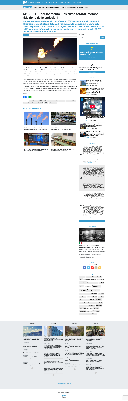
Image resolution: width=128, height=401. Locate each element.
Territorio (96, 311)
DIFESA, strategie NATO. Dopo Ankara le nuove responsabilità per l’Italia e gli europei (74, 339)
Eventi (96, 290)
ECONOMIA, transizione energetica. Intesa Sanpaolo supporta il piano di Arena (32, 339)
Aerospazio (82, 276)
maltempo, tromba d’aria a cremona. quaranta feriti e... (48, 7)
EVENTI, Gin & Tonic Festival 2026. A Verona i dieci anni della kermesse (94, 361)
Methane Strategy (32, 102)
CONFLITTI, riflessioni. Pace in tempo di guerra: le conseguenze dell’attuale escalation (73, 346)
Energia (83, 290)
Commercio (100, 279)
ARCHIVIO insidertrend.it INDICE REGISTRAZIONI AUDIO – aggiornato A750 (92, 246)
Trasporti (89, 313)
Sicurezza (91, 305)
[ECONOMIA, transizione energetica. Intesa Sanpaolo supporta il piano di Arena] (32, 330)
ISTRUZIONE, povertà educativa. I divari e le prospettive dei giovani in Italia (62, 150)
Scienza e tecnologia (83, 305)
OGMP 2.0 (40, 102)
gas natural (62, 100)
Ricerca (95, 302)
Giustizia (88, 294)
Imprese (94, 294)
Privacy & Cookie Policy (62, 383)
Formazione (82, 293)
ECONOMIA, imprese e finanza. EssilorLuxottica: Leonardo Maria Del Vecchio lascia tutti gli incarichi (31, 345)
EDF (45, 100)
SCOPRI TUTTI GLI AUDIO (92, 220)
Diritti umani (88, 286)
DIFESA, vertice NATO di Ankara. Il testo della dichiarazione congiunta (73, 365)
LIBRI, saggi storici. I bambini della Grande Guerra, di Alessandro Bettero (74, 360)
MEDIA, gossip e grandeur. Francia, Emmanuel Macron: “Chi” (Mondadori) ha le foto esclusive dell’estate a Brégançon (95, 354)
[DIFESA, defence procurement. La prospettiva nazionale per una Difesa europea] (36, 139)
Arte (81, 279)
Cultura (101, 283)
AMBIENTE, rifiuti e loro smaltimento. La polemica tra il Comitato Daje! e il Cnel (61, 128)
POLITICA (37, 2)
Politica (98, 300)
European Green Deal (53, 100)
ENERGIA (55, 2)
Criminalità (90, 283)
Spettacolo (83, 308)
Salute (100, 302)
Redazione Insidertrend (41, 125)
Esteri (89, 290)
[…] (94, 257)
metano (68, 100)
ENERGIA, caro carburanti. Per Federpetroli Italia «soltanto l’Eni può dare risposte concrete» (53, 339)
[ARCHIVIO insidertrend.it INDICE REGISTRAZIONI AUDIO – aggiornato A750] (92, 234)
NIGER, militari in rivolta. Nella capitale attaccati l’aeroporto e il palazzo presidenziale (94, 339)
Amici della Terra (33, 100)
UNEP (46, 102)
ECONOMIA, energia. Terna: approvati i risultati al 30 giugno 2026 (31, 364)
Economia (96, 286)
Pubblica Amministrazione (86, 302)
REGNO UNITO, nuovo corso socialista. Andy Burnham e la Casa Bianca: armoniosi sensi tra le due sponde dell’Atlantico (74, 353)
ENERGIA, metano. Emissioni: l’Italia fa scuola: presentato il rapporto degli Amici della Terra (36, 128)
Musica (91, 300)
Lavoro (94, 296)
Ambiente (25, 35)
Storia (91, 308)
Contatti (69, 383)
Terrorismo (83, 314)
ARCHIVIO (61, 2)
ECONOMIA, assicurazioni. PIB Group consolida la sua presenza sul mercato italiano (31, 358)
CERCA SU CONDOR (92, 57)
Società (99, 306)
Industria (101, 294)
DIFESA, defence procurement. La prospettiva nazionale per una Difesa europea (36, 150)
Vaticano (94, 314)
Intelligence (89, 296)
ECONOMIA (31, 2)
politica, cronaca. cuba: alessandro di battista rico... (76, 7)
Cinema (93, 279)
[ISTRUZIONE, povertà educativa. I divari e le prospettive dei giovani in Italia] (63, 139)
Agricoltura (88, 276)
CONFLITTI (44, 2)
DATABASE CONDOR (70, 2)
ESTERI (50, 2)
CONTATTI (78, 2)
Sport (88, 308)
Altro (92, 277)
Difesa (82, 286)
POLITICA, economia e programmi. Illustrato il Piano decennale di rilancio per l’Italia (53, 362)
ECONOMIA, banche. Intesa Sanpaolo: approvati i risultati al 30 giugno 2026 (31, 351)
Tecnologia (83, 311)
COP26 (40, 100)
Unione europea (53, 102)
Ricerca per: (82, 34)
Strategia (96, 308)
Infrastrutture (83, 296)
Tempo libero (89, 311)
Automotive (87, 279)
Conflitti (83, 283)
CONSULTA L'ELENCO (92, 72)
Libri (99, 296)
